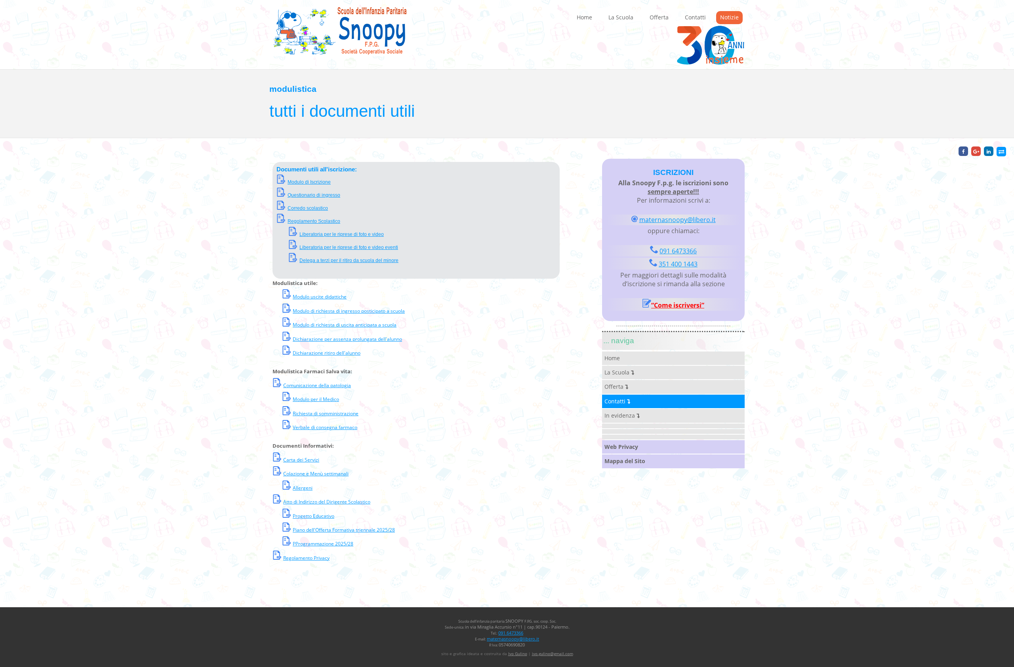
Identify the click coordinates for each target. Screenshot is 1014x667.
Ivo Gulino (517, 653)
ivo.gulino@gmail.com (552, 653)
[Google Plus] (976, 151)
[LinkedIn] (988, 151)
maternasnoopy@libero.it (677, 219)
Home (584, 17)
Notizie (729, 17)
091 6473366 (678, 251)
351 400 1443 (678, 264)
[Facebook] (963, 151)
